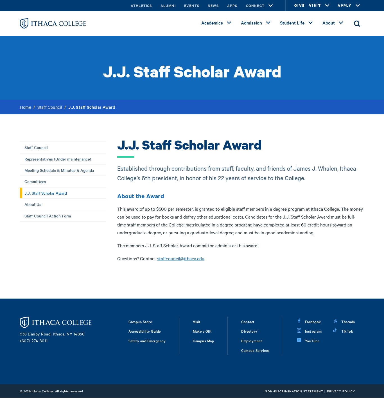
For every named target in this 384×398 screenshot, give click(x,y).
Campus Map (203, 340)
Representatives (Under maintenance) (57, 159)
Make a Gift (202, 330)
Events (191, 5)
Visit (197, 321)
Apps (232, 5)
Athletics (141, 5)
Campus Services (255, 350)
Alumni (168, 5)
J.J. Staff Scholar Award (45, 193)
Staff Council (49, 107)
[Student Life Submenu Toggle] (310, 23)
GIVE (299, 5)
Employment (251, 340)
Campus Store (140, 321)
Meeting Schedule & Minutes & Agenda (59, 170)
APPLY (345, 5)
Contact (248, 321)
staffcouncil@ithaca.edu (180, 258)
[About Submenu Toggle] (341, 23)
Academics (212, 22)
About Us (32, 204)
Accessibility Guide (144, 330)
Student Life (292, 22)
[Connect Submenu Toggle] (271, 5)
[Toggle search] (357, 23)
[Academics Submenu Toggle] (229, 23)
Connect (255, 5)
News (213, 5)
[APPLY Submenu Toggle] (358, 5)
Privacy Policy (341, 391)
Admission (251, 22)
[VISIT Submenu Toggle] (327, 5)
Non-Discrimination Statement (294, 391)
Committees (35, 181)
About (328, 22)
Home (25, 107)
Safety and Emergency (147, 340)
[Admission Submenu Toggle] (268, 23)
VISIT (315, 5)
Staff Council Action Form (47, 216)
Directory (249, 330)
